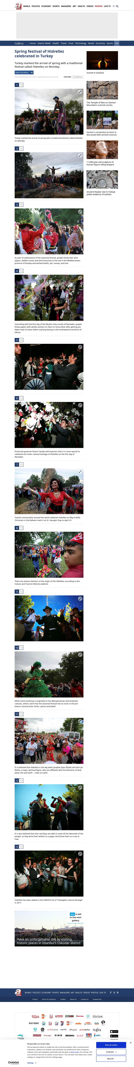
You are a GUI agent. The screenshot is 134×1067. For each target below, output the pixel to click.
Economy (100, 43)
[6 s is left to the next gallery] (49, 928)
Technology (80, 43)
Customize (110, 1052)
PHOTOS (98, 6)
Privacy (35, 999)
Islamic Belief (44, 43)
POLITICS (36, 6)
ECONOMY (46, 6)
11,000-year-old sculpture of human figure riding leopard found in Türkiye (100, 163)
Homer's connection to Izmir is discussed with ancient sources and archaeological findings (102, 133)
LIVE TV (107, 6)
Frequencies (97, 999)
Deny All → (111, 1059)
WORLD (26, 6)
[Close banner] (130, 1042)
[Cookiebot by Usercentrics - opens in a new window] (13, 1062)
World (91, 43)
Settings (30, 1063)
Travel (63, 43)
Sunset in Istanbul (95, 73)
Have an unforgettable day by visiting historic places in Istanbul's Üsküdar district (49, 941)
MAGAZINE (66, 6)
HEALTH (81, 6)
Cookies (63, 999)
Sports (110, 43)
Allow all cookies (111, 1045)
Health (55, 43)
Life (116, 43)
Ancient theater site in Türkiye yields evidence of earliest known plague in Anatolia (101, 193)
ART (74, 6)
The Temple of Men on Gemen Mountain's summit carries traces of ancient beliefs (101, 104)
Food (70, 43)
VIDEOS (89, 6)
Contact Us (84, 999)
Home (33, 43)
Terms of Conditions (49, 999)
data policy (75, 1052)
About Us (73, 999)
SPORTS (56, 6)
